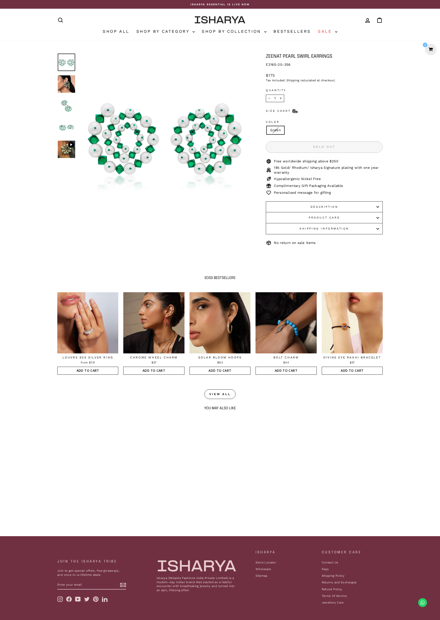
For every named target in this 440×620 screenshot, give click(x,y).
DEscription (324, 206)
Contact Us (330, 562)
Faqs (325, 569)
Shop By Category (163, 31)
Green (275, 130)
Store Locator (266, 562)
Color (272, 121)
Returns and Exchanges (339, 582)
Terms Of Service (334, 596)
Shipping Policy (333, 575)
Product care (324, 217)
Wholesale (263, 569)
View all (220, 394)
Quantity (276, 90)
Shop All (116, 31)
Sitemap (262, 575)
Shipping (292, 80)
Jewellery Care (333, 602)
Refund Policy (332, 589)
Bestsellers (292, 31)
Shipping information (324, 228)
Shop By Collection (232, 31)
